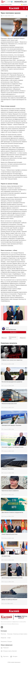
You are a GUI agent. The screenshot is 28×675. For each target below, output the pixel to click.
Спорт (9, 637)
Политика (3, 634)
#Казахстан (22, 338)
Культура (10, 634)
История (9, 641)
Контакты (5, 656)
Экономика (4, 641)
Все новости (13, 332)
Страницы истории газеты (20, 634)
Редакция (5, 647)
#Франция (4, 338)
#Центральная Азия (12, 338)
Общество (3, 637)
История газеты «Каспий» (10, 651)
